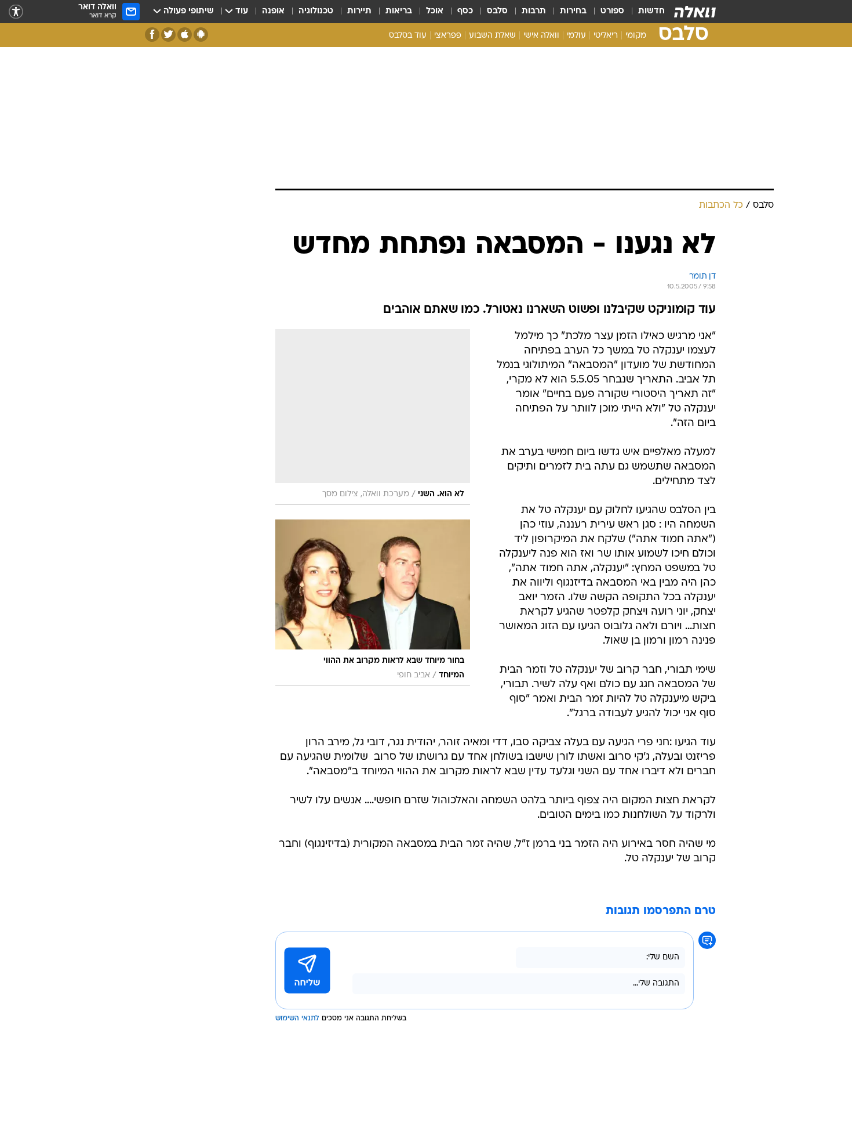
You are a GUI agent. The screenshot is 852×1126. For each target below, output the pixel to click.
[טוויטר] (168, 34)
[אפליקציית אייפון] (184, 34)
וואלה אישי (541, 35)
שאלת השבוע (492, 35)
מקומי (635, 35)
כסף (465, 11)
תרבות (534, 11)
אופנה (273, 11)
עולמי (576, 35)
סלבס (497, 11)
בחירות (573, 11)
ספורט (612, 11)
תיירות (359, 11)
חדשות (651, 11)
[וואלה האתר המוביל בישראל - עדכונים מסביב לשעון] (695, 11)
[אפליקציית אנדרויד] (201, 34)
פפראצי (447, 35)
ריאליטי (606, 35)
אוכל (434, 11)
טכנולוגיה (315, 11)
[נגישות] (16, 12)
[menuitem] (644, 11)
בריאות (398, 11)
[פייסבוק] (152, 34)
